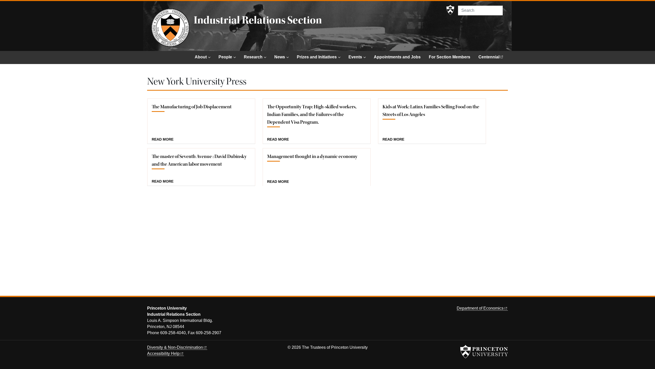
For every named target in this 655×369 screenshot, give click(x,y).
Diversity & (175, 347)
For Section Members (449, 57)
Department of (480, 308)
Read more (162, 140)
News (279, 57)
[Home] (170, 27)
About (201, 57)
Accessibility (163, 353)
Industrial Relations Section (258, 20)
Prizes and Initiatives (317, 57)
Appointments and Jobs (397, 57)
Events (355, 57)
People (225, 57)
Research (253, 57)
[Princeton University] (450, 10)
